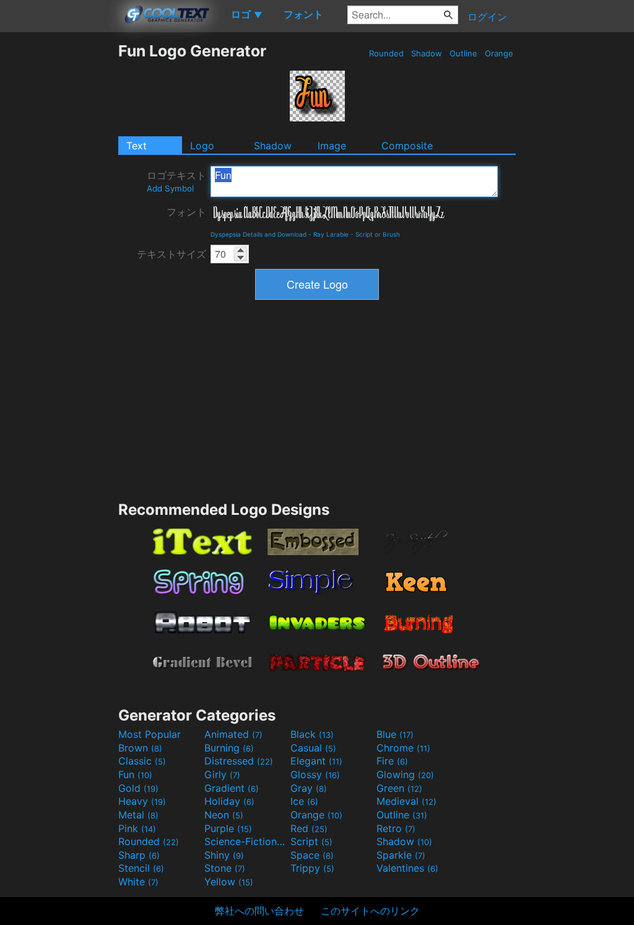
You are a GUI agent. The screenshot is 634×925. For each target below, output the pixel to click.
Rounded (386, 53)
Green (399, 788)
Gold (138, 788)
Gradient (231, 788)
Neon (223, 815)
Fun (135, 774)
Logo (202, 145)
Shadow (427, 53)
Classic (142, 761)
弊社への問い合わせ (259, 911)
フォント (186, 212)
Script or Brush (377, 234)
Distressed (238, 761)
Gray (308, 788)
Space (312, 855)
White (138, 881)
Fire (392, 761)
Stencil (141, 868)
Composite (407, 145)
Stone (224, 868)
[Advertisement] (58, 227)
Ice (304, 801)
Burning (229, 748)
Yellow (228, 881)
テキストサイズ (171, 254)
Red (309, 828)
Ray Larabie (331, 234)
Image (332, 145)
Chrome (403, 748)
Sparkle (400, 855)
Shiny (224, 855)
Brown (140, 748)
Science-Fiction (245, 841)
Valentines (407, 868)
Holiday (229, 801)
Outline (463, 53)
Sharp (139, 855)
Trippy (312, 868)
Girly (222, 774)
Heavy (142, 801)
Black (312, 734)
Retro (395, 828)
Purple (228, 828)
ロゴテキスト (176, 181)
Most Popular (149, 734)
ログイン (487, 17)
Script (311, 841)
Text (136, 145)
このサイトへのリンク (370, 911)
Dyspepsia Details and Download (258, 234)
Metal (138, 815)
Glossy (315, 774)
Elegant (316, 761)
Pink (137, 828)
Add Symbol (170, 188)
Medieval (406, 801)
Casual (313, 748)
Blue (395, 734)
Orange (499, 53)
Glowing (405, 774)
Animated (233, 734)
